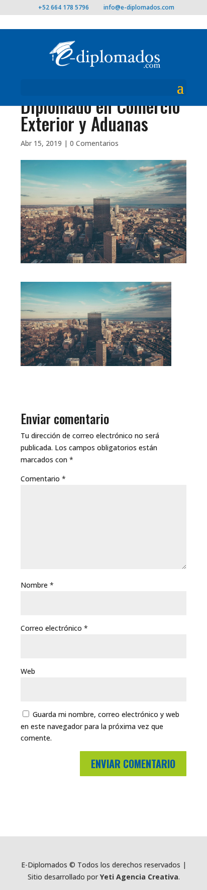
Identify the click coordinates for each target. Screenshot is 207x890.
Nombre (37, 585)
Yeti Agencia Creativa (139, 876)
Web (28, 671)
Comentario (43, 478)
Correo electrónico (54, 628)
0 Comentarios (94, 143)
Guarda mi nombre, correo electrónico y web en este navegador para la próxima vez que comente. (100, 726)
